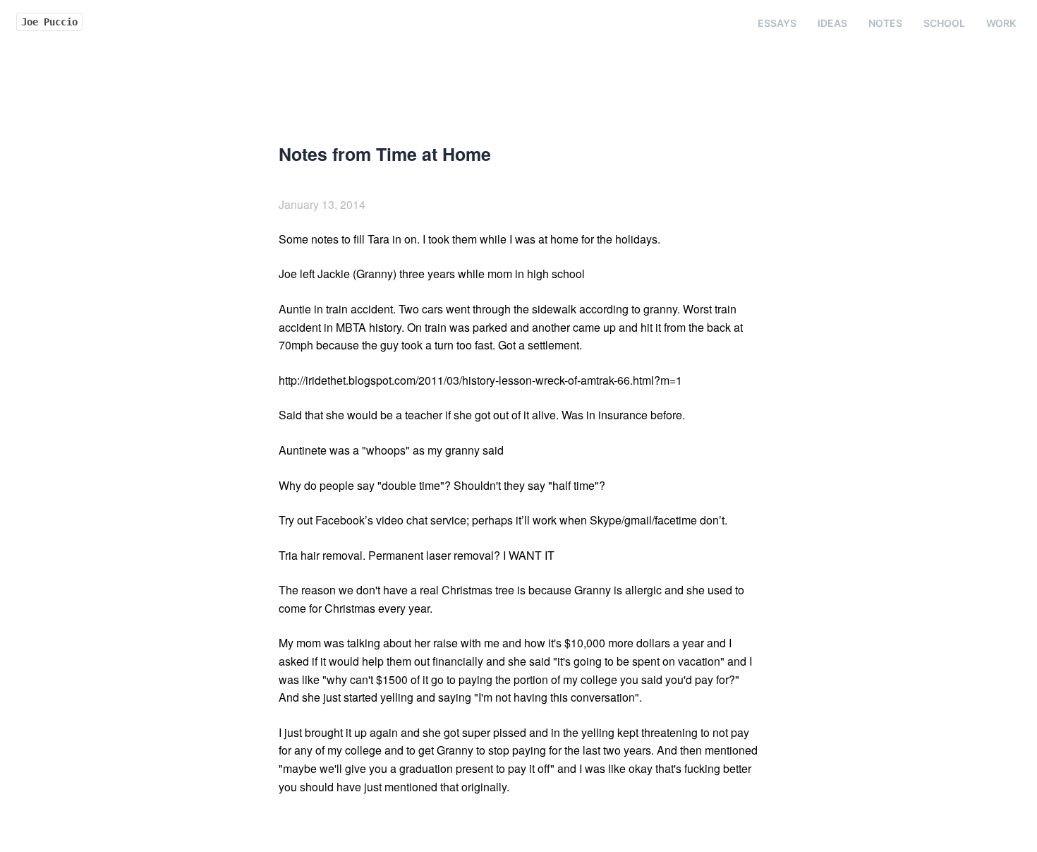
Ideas (832, 23)
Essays (777, 23)
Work (1001, 23)
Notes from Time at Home (385, 154)
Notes (885, 23)
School (944, 23)
